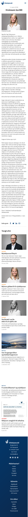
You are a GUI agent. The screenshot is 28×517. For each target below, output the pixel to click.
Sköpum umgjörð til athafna (13, 420)
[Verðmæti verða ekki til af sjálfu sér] (14, 308)
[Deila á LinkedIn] (16, 223)
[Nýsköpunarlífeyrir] (14, 242)
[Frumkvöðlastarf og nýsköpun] (14, 376)
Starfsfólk (14, 502)
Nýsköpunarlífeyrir (9, 253)
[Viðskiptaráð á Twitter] (15, 457)
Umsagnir (14, 473)
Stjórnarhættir (14, 488)
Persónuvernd (14, 511)
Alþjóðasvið (14, 484)
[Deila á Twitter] (13, 223)
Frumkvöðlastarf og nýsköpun (14, 388)
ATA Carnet (14, 493)
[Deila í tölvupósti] (19, 223)
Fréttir (4, 350)
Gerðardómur (14, 486)
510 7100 (14, 452)
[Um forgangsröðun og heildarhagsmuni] (14, 341)
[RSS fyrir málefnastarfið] (17, 457)
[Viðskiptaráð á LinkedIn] (13, 457)
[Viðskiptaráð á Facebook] (10, 457)
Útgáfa (14, 471)
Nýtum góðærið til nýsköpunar (14, 286)
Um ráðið (14, 508)
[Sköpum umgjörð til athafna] (14, 409)
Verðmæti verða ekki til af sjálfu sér (9, 320)
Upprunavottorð (14, 491)
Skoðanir (4, 418)
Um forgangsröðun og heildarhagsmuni (10, 353)
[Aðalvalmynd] (25, 3)
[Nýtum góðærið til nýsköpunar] (14, 275)
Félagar (14, 506)
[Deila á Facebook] (10, 223)
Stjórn (14, 504)
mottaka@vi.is (14, 454)
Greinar (4, 251)
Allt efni (14, 475)
